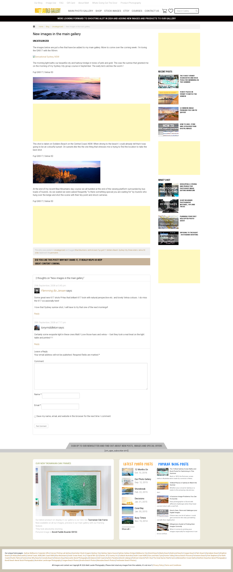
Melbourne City (141, 553)
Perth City (148, 558)
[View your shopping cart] (164, 11)
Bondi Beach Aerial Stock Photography (19, 560)
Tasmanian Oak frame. (98, 520)
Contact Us (152, 10)
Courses (137, 10)
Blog (47, 27)
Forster (24, 558)
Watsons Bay (59, 558)
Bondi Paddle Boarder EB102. (65, 532)
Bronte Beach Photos (88, 560)
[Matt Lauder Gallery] (47, 11)
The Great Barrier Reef (161, 558)
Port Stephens (212, 556)
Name (38, 394)
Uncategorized (57, 27)
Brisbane (92, 558)
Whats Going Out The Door (104, 3)
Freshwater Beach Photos (125, 560)
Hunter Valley (169, 556)
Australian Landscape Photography (48, 560)
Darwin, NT (104, 556)
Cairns (173, 558)
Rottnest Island (138, 558)
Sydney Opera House (109, 553)
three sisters (133, 250)
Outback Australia (125, 556)
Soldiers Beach (112, 250)
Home (41, 27)
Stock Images (112, 10)
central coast (92, 250)
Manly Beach (164, 553)
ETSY (126, 10)
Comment (39, 361)
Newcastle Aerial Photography (76, 558)
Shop (98, 10)
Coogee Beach (189, 553)
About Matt (83, 3)
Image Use (51, 3)
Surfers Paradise (112, 558)
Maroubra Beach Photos (106, 560)
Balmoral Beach (176, 553)
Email (37, 405)
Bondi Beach (153, 553)
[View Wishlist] (170, 10)
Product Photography (131, 3)
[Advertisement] (91, 122)
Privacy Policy (158, 565)
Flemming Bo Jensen (53, 290)
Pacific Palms (16, 558)
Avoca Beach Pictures (183, 556)
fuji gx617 (102, 250)
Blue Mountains (81, 250)
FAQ (61, 3)
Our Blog (38, 3)
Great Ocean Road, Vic (76, 556)
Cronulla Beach (47, 558)
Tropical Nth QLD (92, 556)
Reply (37, 313)
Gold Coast (101, 558)
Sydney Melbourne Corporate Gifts (37, 553)
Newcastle (22, 556)
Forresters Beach (199, 556)
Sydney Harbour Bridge (126, 553)
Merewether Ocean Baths (186, 558)
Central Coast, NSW (34, 556)
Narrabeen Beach (212, 553)
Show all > (126, 529)
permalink (54, 253)
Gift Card (71, 3)
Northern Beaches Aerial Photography (211, 558)
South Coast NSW (140, 556)
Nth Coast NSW (48, 556)
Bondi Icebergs (125, 558)
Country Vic (113, 556)
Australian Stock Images (81, 553)
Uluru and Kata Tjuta (155, 556)
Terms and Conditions (173, 565)
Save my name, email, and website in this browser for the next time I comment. (74, 416)
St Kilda (13, 556)
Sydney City (123, 250)
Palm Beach (200, 553)
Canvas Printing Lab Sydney (60, 553)
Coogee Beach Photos (70, 560)
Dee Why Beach (34, 558)
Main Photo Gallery (80, 10)
